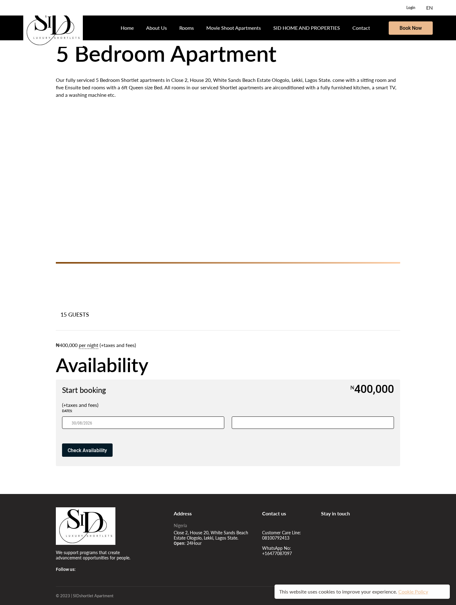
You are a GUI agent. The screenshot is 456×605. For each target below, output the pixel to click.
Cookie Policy (413, 591)
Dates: (67, 411)
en (429, 7)
